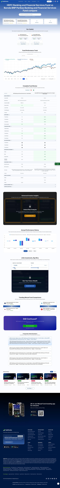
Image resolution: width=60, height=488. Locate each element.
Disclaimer (50, 448)
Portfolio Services (41, 439)
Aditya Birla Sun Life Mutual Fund (24, 468)
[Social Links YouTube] (52, 478)
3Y (20, 78)
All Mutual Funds (30, 436)
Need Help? (49, 1)
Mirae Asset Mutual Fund (7, 468)
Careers (49, 439)
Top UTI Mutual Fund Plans (40, 469)
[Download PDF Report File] (31, 90)
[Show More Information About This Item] (10, 95)
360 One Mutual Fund (27, 467)
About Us (49, 431)
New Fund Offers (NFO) (42, 436)
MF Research (30, 445)
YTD (15, 78)
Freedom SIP (40, 434)
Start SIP (39, 431)
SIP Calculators (40, 444)
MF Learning (30, 450)
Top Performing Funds (31, 434)
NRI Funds (29, 439)
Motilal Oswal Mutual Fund (44, 467)
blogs (51, 371)
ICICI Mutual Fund (14, 467)
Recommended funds (31, 431)
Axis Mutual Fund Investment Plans (18, 469)
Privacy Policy (50, 445)
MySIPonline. (10, 478)
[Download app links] (33, 412)
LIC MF (49, 468)
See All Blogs (29, 388)
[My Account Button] (58, 1)
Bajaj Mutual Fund (20, 467)
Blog (28, 444)
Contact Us (50, 437)
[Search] (53, 1)
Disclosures (50, 450)
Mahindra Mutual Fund (35, 467)
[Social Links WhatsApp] (56, 478)
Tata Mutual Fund (48, 469)
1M (5, 78)
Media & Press (50, 434)
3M (8, 78)
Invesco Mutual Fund (44, 468)
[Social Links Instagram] (54, 478)
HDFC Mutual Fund (15, 468)
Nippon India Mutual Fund (23, 470)
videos (55, 371)
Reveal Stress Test (30, 215)
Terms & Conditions (51, 444)
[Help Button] (58, 484)
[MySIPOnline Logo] (4, 1)
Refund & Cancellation (51, 447)
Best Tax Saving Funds (31, 437)
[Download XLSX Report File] (34, 90)
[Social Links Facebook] (46, 478)
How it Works (40, 448)
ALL (26, 78)
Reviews (39, 450)
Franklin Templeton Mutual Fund (30, 469)
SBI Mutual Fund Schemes (14, 470)
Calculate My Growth (30, 285)
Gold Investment (40, 437)
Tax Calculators (40, 445)
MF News (29, 448)
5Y (23, 78)
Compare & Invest (41, 447)
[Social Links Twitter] (50, 478)
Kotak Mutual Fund (6, 470)
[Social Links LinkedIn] (48, 478)
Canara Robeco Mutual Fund (35, 468)
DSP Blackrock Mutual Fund (7, 469)
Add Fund (36, 22)
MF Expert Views (30, 447)
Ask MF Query (50, 436)
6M (11, 78)
